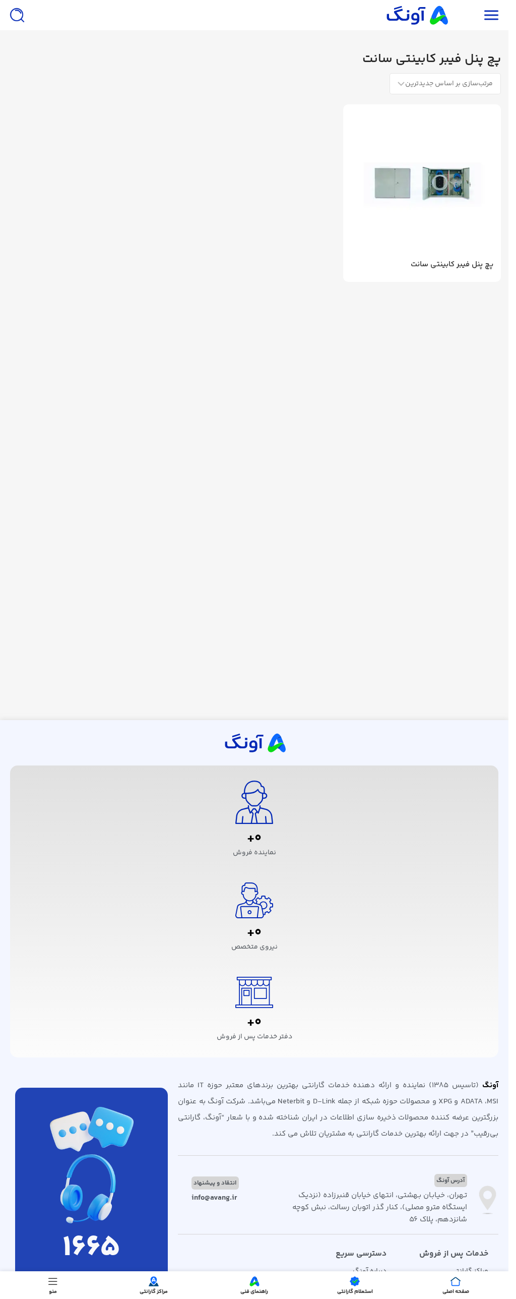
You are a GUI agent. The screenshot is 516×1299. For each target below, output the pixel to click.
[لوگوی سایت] (416, 15)
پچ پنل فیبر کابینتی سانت (452, 264)
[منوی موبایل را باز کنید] (491, 15)
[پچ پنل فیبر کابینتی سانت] (422, 183)
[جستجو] (17, 15)
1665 (91, 1248)
